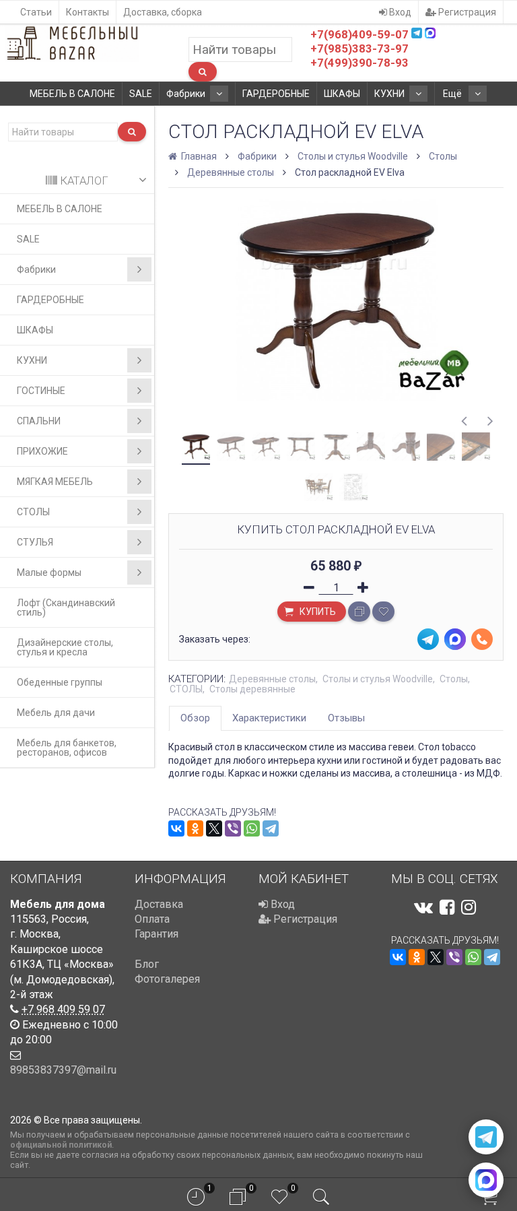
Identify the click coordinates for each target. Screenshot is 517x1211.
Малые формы (49, 572)
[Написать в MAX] (486, 1180)
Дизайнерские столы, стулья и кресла (65, 647)
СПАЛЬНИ (39, 421)
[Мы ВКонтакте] (423, 907)
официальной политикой (61, 1145)
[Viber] (233, 828)
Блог (147, 964)
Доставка (159, 904)
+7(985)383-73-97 (359, 48)
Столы (443, 156)
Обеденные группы (59, 682)
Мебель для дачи (56, 712)
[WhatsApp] (252, 828)
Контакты (87, 12)
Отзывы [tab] (346, 718)
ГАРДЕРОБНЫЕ (276, 93)
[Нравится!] (383, 611)
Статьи (36, 12)
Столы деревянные (252, 689)
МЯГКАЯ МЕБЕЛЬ (55, 481)
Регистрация (466, 12)
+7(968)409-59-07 (359, 34)
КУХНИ (389, 93)
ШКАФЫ (342, 93)
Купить (317, 611)
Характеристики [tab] (269, 718)
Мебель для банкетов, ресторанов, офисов (66, 748)
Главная (198, 156)
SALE (140, 93)
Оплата (152, 919)
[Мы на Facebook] (447, 907)
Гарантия (156, 933)
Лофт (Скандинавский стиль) (66, 607)
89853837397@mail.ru (63, 1069)
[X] (214, 828)
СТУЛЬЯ (35, 542)
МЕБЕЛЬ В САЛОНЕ (72, 93)
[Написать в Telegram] (486, 1136)
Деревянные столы (230, 172)
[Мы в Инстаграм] (468, 907)
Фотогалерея (167, 979)
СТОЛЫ (33, 511)
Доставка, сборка (162, 12)
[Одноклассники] (195, 828)
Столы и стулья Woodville (353, 156)
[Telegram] (271, 828)
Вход (399, 12)
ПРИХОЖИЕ (42, 451)
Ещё (453, 93)
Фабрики (185, 93)
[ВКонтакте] (176, 828)
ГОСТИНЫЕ (41, 390)
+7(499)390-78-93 (359, 62)
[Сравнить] (359, 611)
